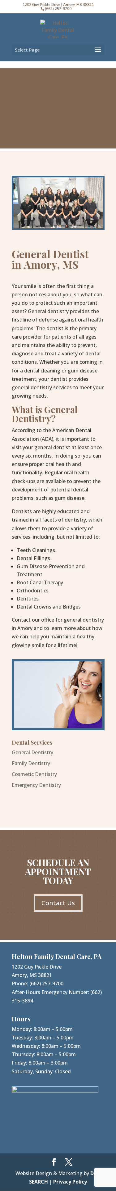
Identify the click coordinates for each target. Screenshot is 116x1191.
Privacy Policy (70, 1181)
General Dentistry (32, 752)
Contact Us (58, 903)
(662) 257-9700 (46, 983)
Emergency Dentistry (36, 785)
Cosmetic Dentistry (34, 774)
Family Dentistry (31, 763)
